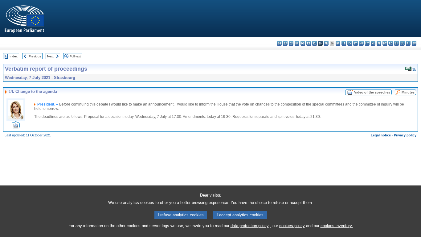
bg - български (279, 43)
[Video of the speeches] (16, 126)
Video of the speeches (372, 92)
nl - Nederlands (373, 43)
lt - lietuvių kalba (355, 43)
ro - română (390, 43)
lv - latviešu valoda (349, 43)
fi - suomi (408, 43)
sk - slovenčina (396, 43)
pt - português (384, 43)
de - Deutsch (302, 43)
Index (14, 56)
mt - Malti (367, 43)
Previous (35, 56)
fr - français (326, 43)
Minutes (408, 92)
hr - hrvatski (338, 43)
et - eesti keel (308, 43)
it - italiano (343, 43)
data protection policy (250, 225)
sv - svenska (414, 43)
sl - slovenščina (402, 43)
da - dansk (297, 43)
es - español (285, 43)
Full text (75, 56)
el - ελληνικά (314, 43)
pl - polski (379, 43)
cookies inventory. (337, 225)
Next (50, 56)
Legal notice (381, 135)
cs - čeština (291, 43)
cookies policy (292, 225)
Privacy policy (405, 135)
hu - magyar (361, 43)
